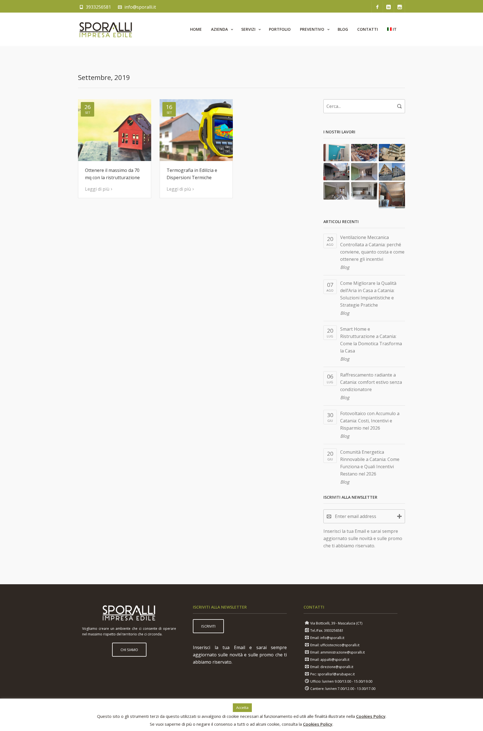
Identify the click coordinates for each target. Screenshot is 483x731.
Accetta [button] (242, 707)
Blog (344, 267)
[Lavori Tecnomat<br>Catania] (336, 171)
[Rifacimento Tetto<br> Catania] (364, 152)
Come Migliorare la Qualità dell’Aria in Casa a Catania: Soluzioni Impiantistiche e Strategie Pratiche (368, 294)
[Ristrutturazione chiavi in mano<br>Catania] (336, 152)
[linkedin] (388, 7)
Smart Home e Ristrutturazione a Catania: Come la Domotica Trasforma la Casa (371, 340)
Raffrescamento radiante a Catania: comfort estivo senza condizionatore (371, 382)
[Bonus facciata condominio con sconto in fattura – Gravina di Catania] (392, 152)
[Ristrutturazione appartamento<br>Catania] (364, 171)
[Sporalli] (106, 29)
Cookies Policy (370, 716)
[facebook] (377, 7)
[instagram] (399, 7)
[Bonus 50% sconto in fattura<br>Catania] (364, 190)
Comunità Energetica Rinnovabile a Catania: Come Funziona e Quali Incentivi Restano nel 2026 (369, 463)
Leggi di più (97, 189)
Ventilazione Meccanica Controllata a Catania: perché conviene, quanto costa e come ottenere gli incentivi (372, 248)
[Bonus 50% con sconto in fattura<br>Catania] (336, 190)
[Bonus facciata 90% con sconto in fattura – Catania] (392, 171)
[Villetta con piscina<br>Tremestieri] (392, 195)
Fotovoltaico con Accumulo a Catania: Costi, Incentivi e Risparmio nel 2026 (369, 420)
